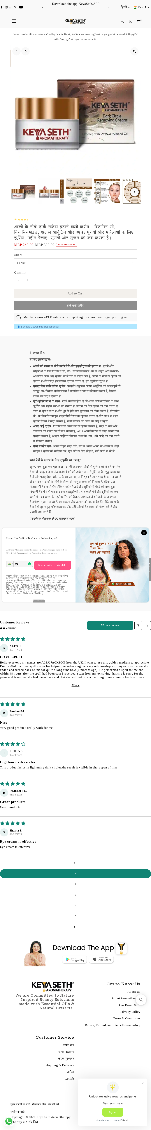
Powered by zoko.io (38, 600)
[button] (9, 564)
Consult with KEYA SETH (52, 565)
